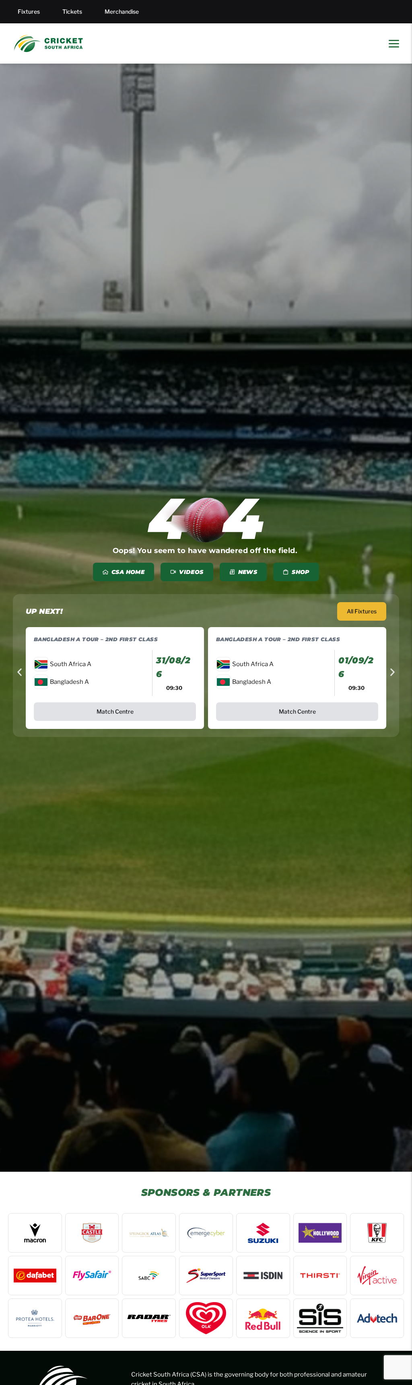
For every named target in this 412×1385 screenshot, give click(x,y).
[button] (19, 672)
